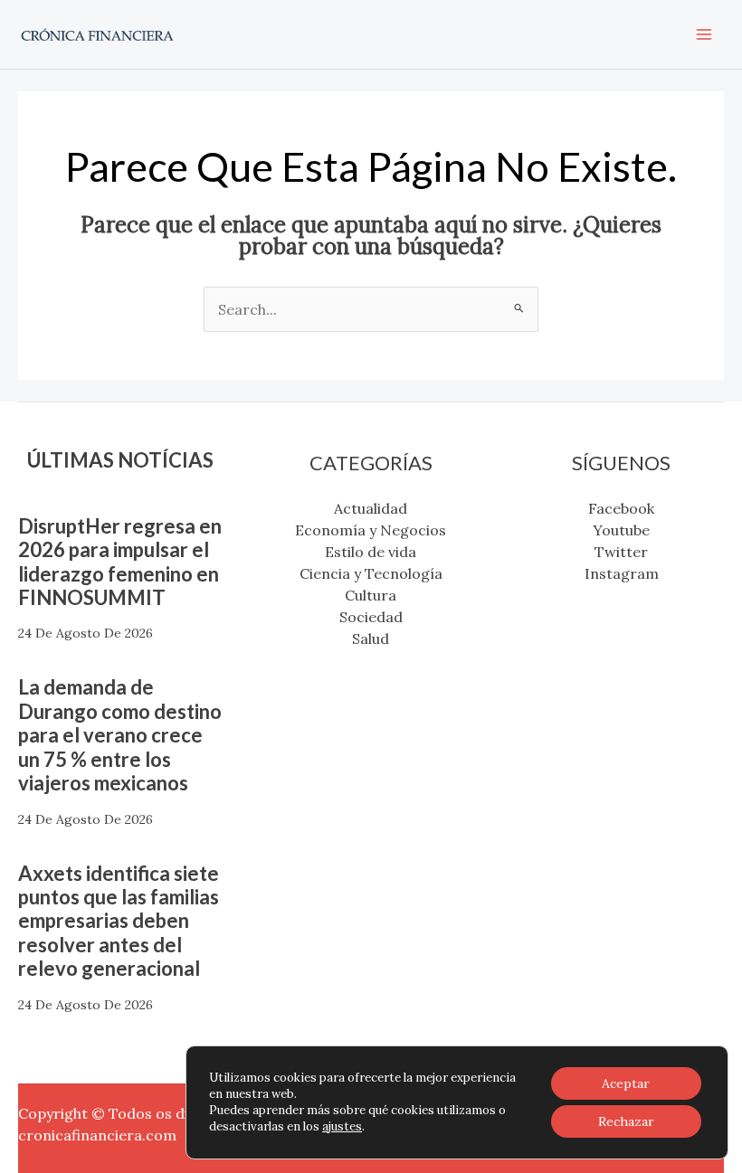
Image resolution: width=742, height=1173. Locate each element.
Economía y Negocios (370, 530)
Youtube (621, 530)
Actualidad (370, 508)
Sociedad (371, 617)
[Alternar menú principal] (704, 34)
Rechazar (626, 1121)
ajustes (342, 1126)
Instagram (622, 573)
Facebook (621, 508)
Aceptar (626, 1083)
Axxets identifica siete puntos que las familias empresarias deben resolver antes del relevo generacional (118, 921)
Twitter (621, 552)
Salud (370, 638)
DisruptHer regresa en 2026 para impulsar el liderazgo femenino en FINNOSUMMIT (120, 562)
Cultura (370, 595)
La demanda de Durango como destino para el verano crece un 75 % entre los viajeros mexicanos (120, 735)
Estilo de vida (370, 552)
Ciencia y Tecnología (371, 573)
